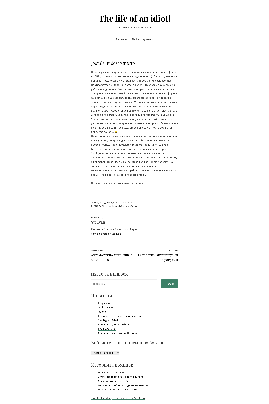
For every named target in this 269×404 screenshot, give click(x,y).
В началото (122, 39)
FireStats (103, 206)
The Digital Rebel (108, 320)
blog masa (104, 303)
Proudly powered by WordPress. (128, 397)
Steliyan (97, 203)
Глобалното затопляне (112, 372)
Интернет (127, 203)
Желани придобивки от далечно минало (123, 385)
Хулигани (148, 39)
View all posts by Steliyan (106, 233)
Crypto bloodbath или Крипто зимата (120, 376)
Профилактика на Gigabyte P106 (117, 389)
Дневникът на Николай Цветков (118, 333)
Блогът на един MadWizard (114, 324)
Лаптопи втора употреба (113, 381)
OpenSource (131, 206)
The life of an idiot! (134, 18)
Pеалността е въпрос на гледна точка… (122, 316)
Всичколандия (107, 328)
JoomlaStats (120, 206)
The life (135, 39)
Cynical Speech (106, 307)
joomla (111, 206)
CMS (96, 206)
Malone (102, 311)
